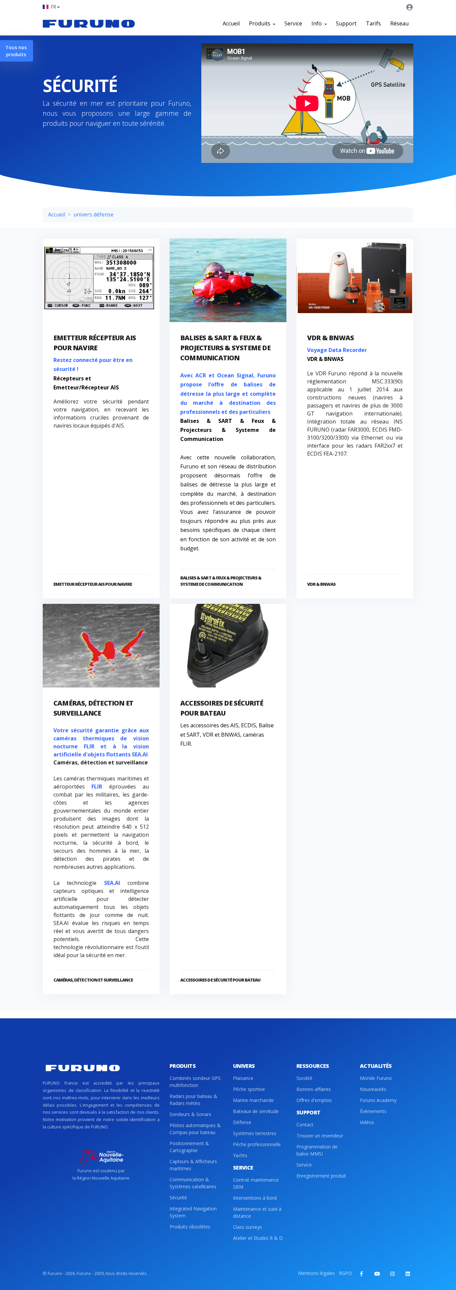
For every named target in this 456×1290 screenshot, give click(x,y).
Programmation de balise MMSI (316, 1150)
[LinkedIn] (407, 1273)
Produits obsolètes (190, 1226)
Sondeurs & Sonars (190, 1114)
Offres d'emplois (314, 1100)
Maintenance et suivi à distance (257, 1212)
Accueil (231, 23)
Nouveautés (373, 1089)
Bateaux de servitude (256, 1111)
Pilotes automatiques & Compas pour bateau (195, 1128)
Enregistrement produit (321, 1176)
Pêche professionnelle (257, 1144)
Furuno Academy (378, 1100)
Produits (260, 23)
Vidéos (367, 1122)
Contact (304, 1124)
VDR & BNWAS (330, 337)
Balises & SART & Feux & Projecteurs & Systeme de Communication (225, 347)
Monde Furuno (376, 1078)
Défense (242, 1122)
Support (346, 23)
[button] (51, 6)
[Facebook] (361, 1273)
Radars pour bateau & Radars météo (193, 1099)
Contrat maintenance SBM (256, 1183)
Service (293, 23)
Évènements (373, 1111)
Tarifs (373, 23)
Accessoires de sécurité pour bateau (220, 980)
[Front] (89, 23)
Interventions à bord (255, 1198)
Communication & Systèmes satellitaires (193, 1183)
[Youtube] (377, 1273)
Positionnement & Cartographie (189, 1147)
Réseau (399, 23)
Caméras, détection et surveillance (93, 980)
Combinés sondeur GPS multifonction (195, 1081)
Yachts (240, 1155)
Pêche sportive (249, 1089)
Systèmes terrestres (254, 1133)
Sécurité (178, 1197)
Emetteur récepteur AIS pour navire (92, 584)
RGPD (345, 1273)
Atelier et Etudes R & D (258, 1238)
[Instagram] (392, 1273)
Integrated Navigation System (193, 1212)
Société (304, 1078)
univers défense (93, 214)
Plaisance (243, 1078)
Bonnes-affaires (313, 1089)
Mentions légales (316, 1273)
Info (317, 23)
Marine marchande (253, 1100)
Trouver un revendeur (319, 1135)
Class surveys (247, 1227)
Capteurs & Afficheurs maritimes (193, 1165)
